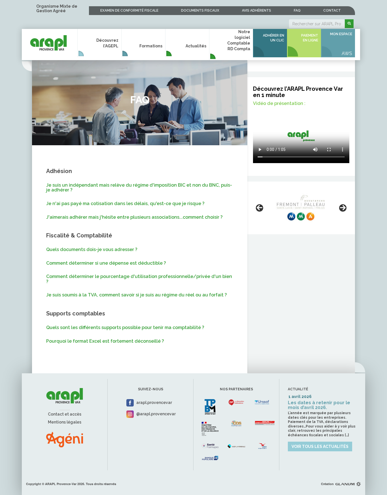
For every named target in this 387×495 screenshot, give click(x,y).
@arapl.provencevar (156, 414)
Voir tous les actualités (320, 446)
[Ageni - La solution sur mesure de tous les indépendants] (64, 439)
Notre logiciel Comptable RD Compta (238, 40)
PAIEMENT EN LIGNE (309, 37)
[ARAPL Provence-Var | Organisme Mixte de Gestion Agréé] (48, 40)
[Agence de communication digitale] (348, 484)
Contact (332, 10)
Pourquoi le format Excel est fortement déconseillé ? (105, 341)
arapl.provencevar (154, 402)
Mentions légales (64, 422)
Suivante (342, 208)
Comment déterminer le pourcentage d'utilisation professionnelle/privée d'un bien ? (139, 279)
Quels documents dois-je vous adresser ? (91, 249)
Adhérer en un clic (273, 37)
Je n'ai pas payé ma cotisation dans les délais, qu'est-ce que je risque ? (125, 203)
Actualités (196, 46)
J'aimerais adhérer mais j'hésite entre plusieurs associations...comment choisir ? (134, 217)
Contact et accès (64, 414)
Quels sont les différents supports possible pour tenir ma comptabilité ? (125, 327)
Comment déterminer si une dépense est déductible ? (106, 263)
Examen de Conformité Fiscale (129, 10)
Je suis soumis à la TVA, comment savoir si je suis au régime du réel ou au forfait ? (136, 295)
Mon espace (341, 34)
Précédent (259, 208)
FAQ (297, 10)
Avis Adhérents (256, 10)
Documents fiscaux (200, 10)
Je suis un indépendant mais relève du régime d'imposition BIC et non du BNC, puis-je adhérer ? (139, 188)
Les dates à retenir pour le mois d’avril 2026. (319, 405)
